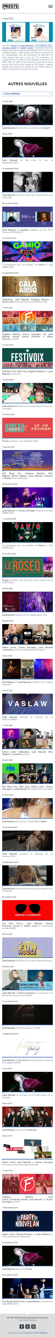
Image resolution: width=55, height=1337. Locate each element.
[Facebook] (22, 1326)
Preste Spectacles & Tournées (34, 1318)
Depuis (14, 45)
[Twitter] (27, 1326)
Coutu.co (28, 1333)
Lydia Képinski (26, 45)
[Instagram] (33, 1326)
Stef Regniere (41, 1333)
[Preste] (10, 7)
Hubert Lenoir (26, 48)
